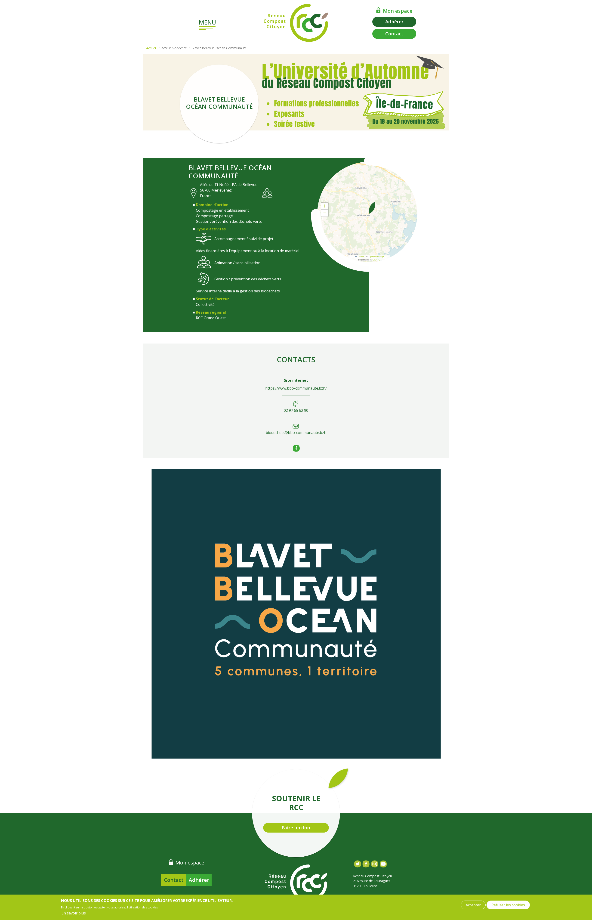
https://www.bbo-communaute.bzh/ (296, 388)
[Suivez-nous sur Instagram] (374, 863)
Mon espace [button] (398, 10)
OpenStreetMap (376, 256)
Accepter (473, 905)
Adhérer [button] (394, 22)
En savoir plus (74, 913)
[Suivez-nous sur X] (357, 863)
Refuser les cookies (508, 905)
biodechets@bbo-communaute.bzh (296, 432)
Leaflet (360, 256)
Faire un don (296, 827)
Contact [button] (394, 34)
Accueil (151, 48)
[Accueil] (296, 23)
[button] (372, 208)
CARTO (376, 259)
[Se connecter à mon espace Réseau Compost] (378, 10)
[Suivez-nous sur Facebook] (366, 863)
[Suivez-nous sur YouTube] (383, 863)
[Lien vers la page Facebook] (296, 450)
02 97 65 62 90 (296, 410)
